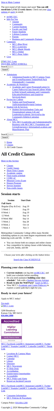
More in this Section (10, 161)
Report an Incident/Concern (19, 381)
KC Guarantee (28, 82)
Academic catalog (14, 173)
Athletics (26, 117)
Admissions (12, 74)
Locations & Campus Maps (19, 353)
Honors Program (14, 183)
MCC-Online (18, 52)
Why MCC (17, 122)
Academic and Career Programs (26, 87)
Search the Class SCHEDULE (27, 259)
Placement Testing (30, 79)
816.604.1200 (21, 403)
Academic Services (30, 114)
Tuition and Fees (19, 102)
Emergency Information (28, 127)
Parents (15, 37)
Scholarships (21, 104)
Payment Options (34, 104)
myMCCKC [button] (12, 17)
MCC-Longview (19, 47)
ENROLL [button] (22, 64)
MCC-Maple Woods (21, 49)
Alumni (15, 22)
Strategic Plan (23, 129)
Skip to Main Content (10, 2)
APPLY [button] (14, 64)
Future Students (19, 32)
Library (23, 97)
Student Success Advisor (38, 280)
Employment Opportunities (18, 373)
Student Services (19, 109)
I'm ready (5, 303)
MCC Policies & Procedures (19, 398)
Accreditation (12, 371)
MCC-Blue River (19, 44)
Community (17, 24)
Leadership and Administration (35, 122)
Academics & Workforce (17, 84)
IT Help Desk (13, 368)
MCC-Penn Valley (20, 54)
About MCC (12, 119)
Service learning (14, 185)
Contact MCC (13, 356)
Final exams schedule (16, 175)
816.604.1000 (7, 315)
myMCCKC (39, 273)
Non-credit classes (15, 188)
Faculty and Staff (19, 29)
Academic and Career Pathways (33, 285)
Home (9, 142)
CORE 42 (11, 178)
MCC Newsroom (14, 366)
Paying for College (15, 99)
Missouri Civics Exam (16, 180)
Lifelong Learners (20, 34)
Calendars (34, 117)
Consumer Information (16, 395)
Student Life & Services (17, 107)
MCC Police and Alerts (17, 378)
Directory (11, 363)
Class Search (32, 89)
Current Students (19, 27)
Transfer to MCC (29, 77)
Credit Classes (13, 168)
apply (13, 12)
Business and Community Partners (27, 39)
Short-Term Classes (15, 170)
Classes (10, 145)
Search (4, 66)
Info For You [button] (12, 19)
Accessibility (12, 376)
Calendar (11, 358)
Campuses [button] (11, 42)
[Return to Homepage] (7, 306)
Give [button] (9, 57)
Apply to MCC (41, 283)
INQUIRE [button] (6, 64)
